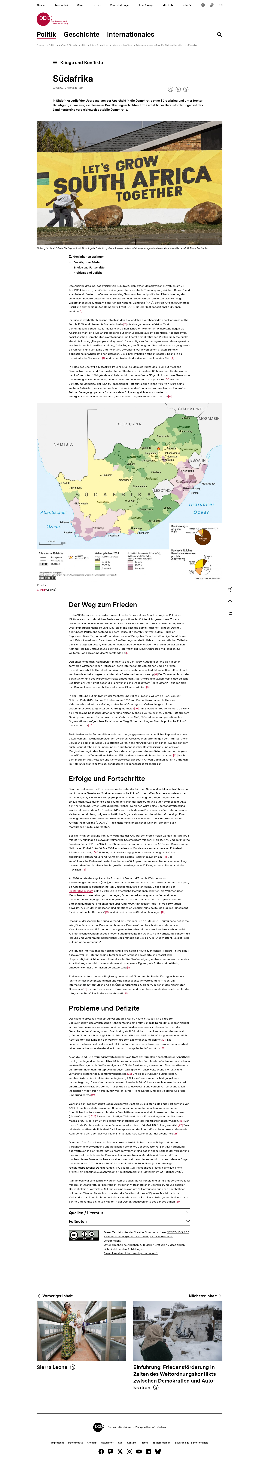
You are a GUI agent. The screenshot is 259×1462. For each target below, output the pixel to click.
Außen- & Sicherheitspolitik (72, 45)
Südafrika (192, 45)
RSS (120, 1442)
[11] (90, 725)
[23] (129, 1073)
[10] (136, 708)
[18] (129, 967)
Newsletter (107, 1442)
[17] (163, 912)
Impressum (57, 1442)
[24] (93, 1095)
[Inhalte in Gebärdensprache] (212, 5)
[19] (85, 989)
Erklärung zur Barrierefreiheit (191, 1442)
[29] (178, 1201)
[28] (175, 1133)
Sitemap (91, 1442)
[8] (156, 674)
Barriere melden (161, 1442)
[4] (172, 358)
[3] (104, 358)
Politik (52, 45)
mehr (187, 5)
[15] (84, 869)
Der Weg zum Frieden (87, 262)
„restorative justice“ (81, 891)
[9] (148, 687)
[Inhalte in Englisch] (220, 5)
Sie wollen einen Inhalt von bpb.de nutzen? (131, 1253)
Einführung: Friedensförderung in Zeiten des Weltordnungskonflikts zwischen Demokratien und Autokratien (174, 1377)
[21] (164, 1039)
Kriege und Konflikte (122, 45)
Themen (40, 45)
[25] (93, 1116)
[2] (125, 324)
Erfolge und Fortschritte (88, 267)
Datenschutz (75, 1442)
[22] (163, 1048)
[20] (126, 993)
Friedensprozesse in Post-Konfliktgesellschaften (159, 45)
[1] (80, 311)
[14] (164, 856)
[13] (96, 852)
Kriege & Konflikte (99, 45)
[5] (167, 379)
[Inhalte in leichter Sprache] (203, 5)
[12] (175, 755)
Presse (144, 1442)
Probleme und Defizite (87, 272)
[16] (107, 912)
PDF (43, 589)
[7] (128, 653)
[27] (180, 1125)
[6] (170, 396)
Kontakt (131, 1442)
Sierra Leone (52, 1367)
